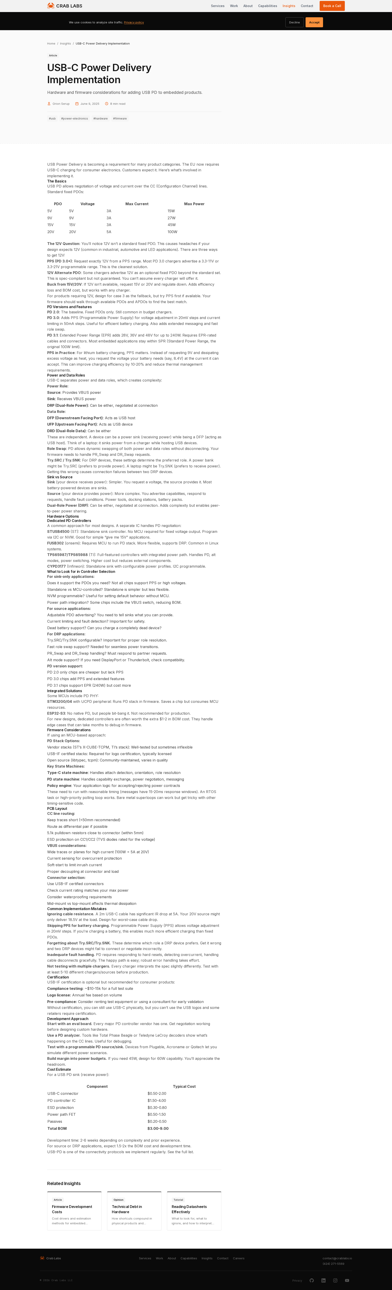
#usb (52, 118)
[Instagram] (335, 1280)
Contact (307, 6)
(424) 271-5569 (333, 1263)
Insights (289, 6)
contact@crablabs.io (337, 1258)
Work (234, 6)
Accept (314, 22)
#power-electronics (74, 118)
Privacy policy (134, 22)
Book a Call (332, 6)
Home (51, 43)
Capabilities (267, 6)
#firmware (120, 118)
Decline (294, 22)
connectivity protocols (105, 1152)
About (248, 6)
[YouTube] (347, 1280)
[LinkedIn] (323, 1280)
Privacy (297, 1280)
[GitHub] (312, 1280)
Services (218, 6)
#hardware (100, 118)
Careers (239, 1258)
